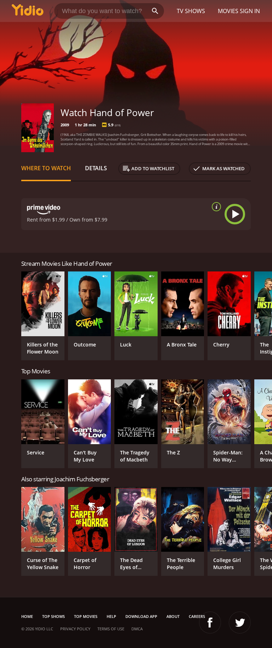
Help (111, 616)
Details (96, 168)
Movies (228, 11)
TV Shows (191, 11)
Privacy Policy (75, 628)
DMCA (137, 628)
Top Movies (85, 616)
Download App (141, 616)
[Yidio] (27, 11)
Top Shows (53, 616)
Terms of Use (110, 628)
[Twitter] (240, 622)
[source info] (215, 206)
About (173, 616)
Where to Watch (46, 168)
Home (27, 616)
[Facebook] (210, 622)
